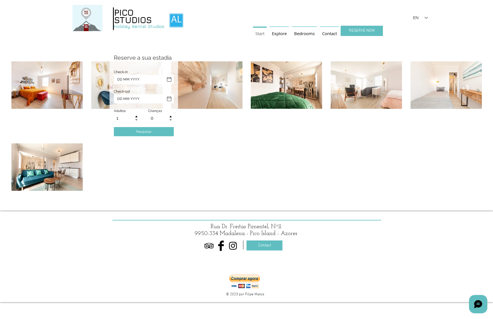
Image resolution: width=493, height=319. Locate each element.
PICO (124, 12)
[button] (244, 281)
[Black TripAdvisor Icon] (209, 245)
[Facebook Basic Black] (221, 245)
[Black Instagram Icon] (233, 245)
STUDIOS (133, 20)
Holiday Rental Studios (139, 26)
